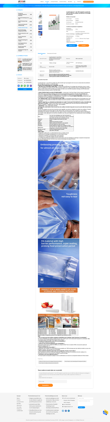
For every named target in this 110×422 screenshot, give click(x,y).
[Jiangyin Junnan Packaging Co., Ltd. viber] (31, 86)
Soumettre (45, 385)
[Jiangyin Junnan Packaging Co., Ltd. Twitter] (63, 411)
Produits (18, 400)
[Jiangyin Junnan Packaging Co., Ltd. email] (19, 86)
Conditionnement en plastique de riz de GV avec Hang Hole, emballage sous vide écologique (52, 412)
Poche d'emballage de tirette (25, 40)
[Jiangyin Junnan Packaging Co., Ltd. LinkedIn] (69, 411)
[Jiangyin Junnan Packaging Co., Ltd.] (21, 1)
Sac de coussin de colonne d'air (25, 47)
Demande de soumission (88, 1)
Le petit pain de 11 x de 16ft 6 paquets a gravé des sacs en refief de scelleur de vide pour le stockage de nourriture (27, 64)
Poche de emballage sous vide (25, 18)
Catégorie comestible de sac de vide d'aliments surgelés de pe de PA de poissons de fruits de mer (35, 400)
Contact (25, 89)
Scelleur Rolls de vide (25, 27)
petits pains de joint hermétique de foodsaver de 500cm (75, 361)
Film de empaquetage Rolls (25, 22)
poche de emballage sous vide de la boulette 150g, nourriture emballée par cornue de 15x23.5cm (52, 400)
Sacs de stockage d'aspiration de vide (25, 30)
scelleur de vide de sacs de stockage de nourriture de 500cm (50, 361)
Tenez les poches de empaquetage (25, 25)
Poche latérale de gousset (25, 37)
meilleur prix (72, 45)
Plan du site (19, 405)
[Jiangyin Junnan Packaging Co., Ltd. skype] (28, 86)
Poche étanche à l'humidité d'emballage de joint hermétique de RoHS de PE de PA (52, 406)
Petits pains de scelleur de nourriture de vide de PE (48, 363)
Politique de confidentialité (20, 409)
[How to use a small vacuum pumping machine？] (54, 22)
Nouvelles (19, 403)
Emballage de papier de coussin (25, 50)
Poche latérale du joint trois (25, 34)
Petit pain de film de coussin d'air (25, 44)
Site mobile (19, 407)
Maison (18, 398)
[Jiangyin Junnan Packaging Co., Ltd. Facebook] (66, 411)
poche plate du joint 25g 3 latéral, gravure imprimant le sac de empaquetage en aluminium (35, 406)
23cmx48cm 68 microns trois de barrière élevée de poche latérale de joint (35, 412)
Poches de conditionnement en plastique (25, 14)
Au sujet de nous (20, 401)
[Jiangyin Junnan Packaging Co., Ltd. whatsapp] (22, 86)
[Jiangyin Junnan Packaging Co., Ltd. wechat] (25, 86)
